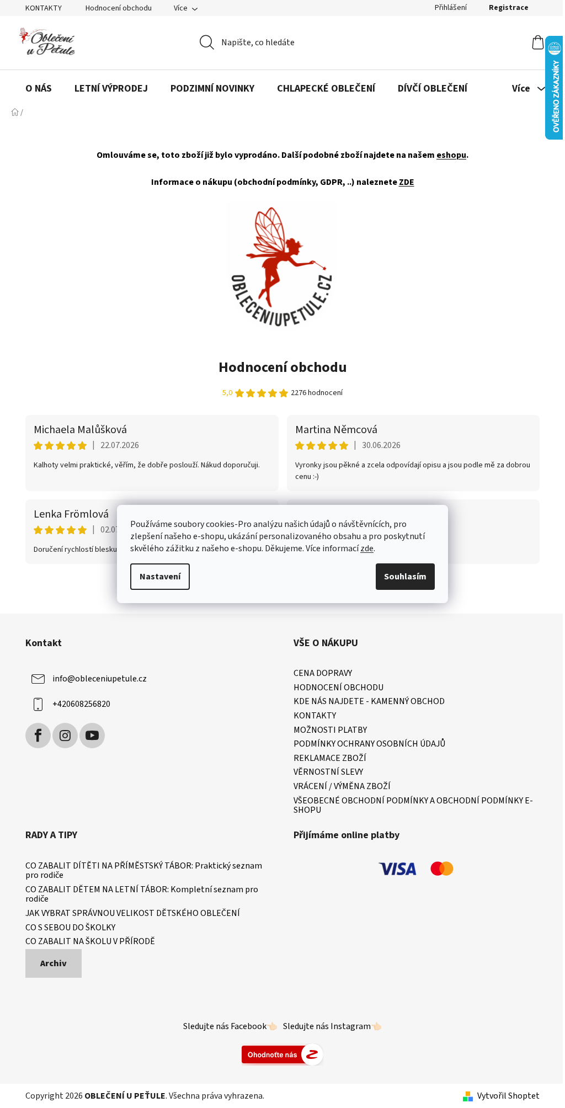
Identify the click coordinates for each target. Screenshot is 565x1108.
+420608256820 (81, 704)
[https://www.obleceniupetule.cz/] (282, 266)
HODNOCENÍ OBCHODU (338, 688)
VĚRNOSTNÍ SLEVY (328, 772)
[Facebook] (38, 735)
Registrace (509, 7)
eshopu (451, 155)
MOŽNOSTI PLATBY (330, 731)
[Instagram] (65, 735)
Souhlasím (405, 577)
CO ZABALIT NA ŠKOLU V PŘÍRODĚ (90, 942)
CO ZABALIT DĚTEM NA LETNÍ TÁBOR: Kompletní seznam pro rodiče (141, 894)
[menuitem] (38, 89)
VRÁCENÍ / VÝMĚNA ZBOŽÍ (342, 787)
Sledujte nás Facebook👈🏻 (230, 1026)
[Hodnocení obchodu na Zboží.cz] (282, 1054)
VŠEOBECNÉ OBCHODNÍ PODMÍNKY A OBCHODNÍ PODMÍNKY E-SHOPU (413, 806)
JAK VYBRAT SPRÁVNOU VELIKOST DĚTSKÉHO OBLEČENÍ (132, 914)
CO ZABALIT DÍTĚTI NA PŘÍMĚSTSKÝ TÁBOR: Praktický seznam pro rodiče (143, 871)
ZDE (406, 182)
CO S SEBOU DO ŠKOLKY (70, 928)
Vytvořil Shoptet (508, 1096)
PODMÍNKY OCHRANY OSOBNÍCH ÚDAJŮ (369, 744)
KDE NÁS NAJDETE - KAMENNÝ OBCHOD (369, 702)
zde (367, 548)
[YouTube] (92, 735)
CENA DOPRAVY (323, 674)
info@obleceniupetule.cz (99, 679)
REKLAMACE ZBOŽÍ (330, 759)
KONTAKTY (43, 8)
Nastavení (160, 577)
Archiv (53, 963)
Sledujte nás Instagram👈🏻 (332, 1026)
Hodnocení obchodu (119, 8)
